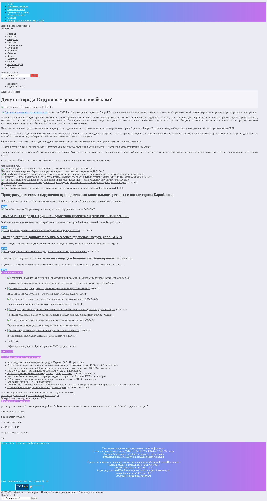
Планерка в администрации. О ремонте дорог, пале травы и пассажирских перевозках (46, 171)
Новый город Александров (15, 25)
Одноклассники (15, 86)
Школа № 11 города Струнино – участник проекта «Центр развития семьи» (65, 216)
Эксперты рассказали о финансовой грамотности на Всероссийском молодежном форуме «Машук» (60, 314)
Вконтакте (12, 83)
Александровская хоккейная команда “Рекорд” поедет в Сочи (39, 373)
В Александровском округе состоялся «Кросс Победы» (30, 395)
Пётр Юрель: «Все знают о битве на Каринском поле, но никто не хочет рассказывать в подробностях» (61, 384)
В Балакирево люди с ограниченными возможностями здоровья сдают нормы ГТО (51, 365)
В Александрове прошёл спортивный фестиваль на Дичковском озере (38, 392)
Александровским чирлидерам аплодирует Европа (34, 362)
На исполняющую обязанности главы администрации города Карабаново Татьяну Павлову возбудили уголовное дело (63, 182)
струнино (87, 160)
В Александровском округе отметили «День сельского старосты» (41, 335)
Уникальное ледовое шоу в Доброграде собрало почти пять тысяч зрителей (47, 368)
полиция (76, 160)
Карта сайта (7, 443)
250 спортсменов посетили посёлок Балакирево (32, 370)
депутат (56, 160)
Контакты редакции (17, 382)
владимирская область (39, 160)
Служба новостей (32, 107)
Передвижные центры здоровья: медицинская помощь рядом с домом (44, 325)
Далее (4, 206)
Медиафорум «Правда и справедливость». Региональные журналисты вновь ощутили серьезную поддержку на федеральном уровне (71, 177)
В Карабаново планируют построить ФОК (23, 398)
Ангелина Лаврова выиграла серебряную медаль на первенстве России (45, 376)
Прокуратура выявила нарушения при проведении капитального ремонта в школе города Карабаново (87, 195)
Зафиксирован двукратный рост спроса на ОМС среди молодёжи (41, 346)
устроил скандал (102, 160)
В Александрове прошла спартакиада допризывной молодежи (40, 379)
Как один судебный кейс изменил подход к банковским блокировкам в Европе (66, 258)
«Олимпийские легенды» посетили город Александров (36, 387)
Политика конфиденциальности (33, 443)
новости (66, 160)
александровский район (13, 160)
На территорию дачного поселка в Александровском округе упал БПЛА (61, 237)
